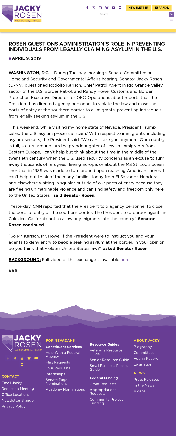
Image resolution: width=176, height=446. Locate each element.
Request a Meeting (18, 389)
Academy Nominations (65, 389)
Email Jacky (12, 383)
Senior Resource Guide (109, 360)
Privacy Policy (14, 406)
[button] (171, 20)
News (139, 373)
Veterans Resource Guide (106, 352)
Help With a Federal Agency (63, 354)
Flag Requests (58, 362)
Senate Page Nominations (57, 382)
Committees (144, 353)
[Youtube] (113, 7)
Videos (139, 391)
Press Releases (146, 379)
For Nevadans (60, 340)
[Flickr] (120, 7)
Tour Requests (58, 368)
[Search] (171, 14)
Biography (143, 347)
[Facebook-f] (87, 7)
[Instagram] (100, 7)
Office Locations (16, 395)
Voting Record (146, 358)
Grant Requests (103, 384)
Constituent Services (64, 347)
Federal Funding (104, 378)
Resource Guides (104, 344)
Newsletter (138, 7)
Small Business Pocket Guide (109, 367)
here (124, 260)
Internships (55, 374)
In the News (144, 385)
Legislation (143, 364)
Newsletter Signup (18, 400)
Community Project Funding (106, 401)
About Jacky (147, 340)
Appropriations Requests (103, 391)
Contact (10, 376)
